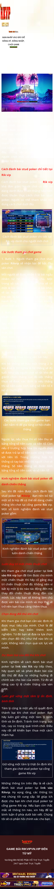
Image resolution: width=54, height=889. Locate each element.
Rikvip (25, 496)
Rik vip (47, 182)
